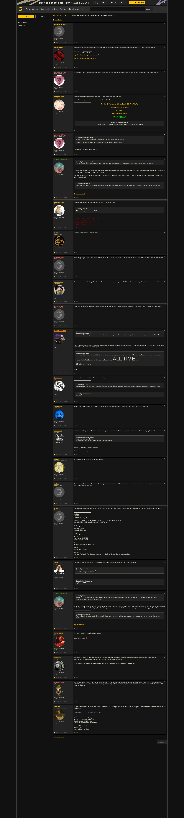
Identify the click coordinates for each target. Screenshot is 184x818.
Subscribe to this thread (59, 737)
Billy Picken (58, 406)
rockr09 (56, 459)
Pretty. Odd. (58, 657)
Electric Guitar (68, 15)
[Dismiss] (164, 2)
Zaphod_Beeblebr (59, 159)
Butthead (57, 707)
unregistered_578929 (60, 24)
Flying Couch (58, 282)
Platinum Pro (58, 47)
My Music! (119, 110)
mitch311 (57, 306)
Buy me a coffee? (79, 194)
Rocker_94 (57, 633)
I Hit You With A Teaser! (119, 113)
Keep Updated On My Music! (120, 107)
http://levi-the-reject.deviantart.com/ (85, 58)
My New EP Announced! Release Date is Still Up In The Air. (119, 104)
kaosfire (56, 233)
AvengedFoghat (59, 96)
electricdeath (58, 431)
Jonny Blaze (58, 257)
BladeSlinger (58, 378)
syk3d (56, 562)
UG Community (57, 15)
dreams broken (59, 202)
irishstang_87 (58, 72)
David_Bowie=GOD (60, 331)
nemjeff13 (57, 682)
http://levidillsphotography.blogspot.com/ (86, 55)
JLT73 (56, 508)
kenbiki (56, 484)
